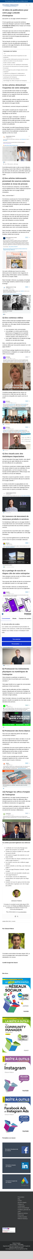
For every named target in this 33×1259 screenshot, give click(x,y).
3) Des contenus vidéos (9, 62)
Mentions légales (22, 1202)
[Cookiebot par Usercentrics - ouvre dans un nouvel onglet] (24, 614)
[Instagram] (15, 916)
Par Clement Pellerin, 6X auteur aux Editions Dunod (16, 1)
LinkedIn (13, 921)
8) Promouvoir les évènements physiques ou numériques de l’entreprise (14, 76)
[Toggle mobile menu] (30, 5)
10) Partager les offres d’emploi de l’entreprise (15, 80)
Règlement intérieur (23, 1213)
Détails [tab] (14, 618)
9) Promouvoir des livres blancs (11, 78)
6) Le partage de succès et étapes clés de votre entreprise (15, 70)
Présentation (21, 1197)
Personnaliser (15, 643)
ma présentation (22, 912)
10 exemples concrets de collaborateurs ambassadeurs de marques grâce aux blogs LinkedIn (17, 878)
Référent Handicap (22, 1218)
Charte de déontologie (23, 1207)
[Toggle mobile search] (26, 5)
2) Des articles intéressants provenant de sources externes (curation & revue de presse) (15, 60)
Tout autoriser (16, 639)
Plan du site (21, 1215)
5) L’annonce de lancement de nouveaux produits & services (15, 67)
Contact (20, 1200)
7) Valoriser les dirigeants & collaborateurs (14, 73)
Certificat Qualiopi (22, 1217)
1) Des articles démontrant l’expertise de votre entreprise (15, 56)
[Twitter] (17, 916)
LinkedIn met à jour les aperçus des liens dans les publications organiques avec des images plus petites (18, 883)
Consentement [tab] (6, 618)
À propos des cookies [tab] (25, 618)
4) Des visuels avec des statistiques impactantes (15, 64)
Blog (19, 1199)
